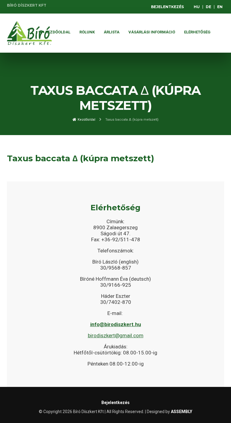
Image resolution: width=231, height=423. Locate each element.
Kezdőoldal (57, 32)
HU (197, 7)
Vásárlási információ (151, 32)
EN (220, 7)
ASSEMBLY (181, 411)
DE (208, 7)
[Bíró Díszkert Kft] (29, 33)
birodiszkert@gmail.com (115, 335)
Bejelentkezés (167, 7)
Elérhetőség (197, 32)
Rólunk (87, 32)
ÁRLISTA (111, 32)
